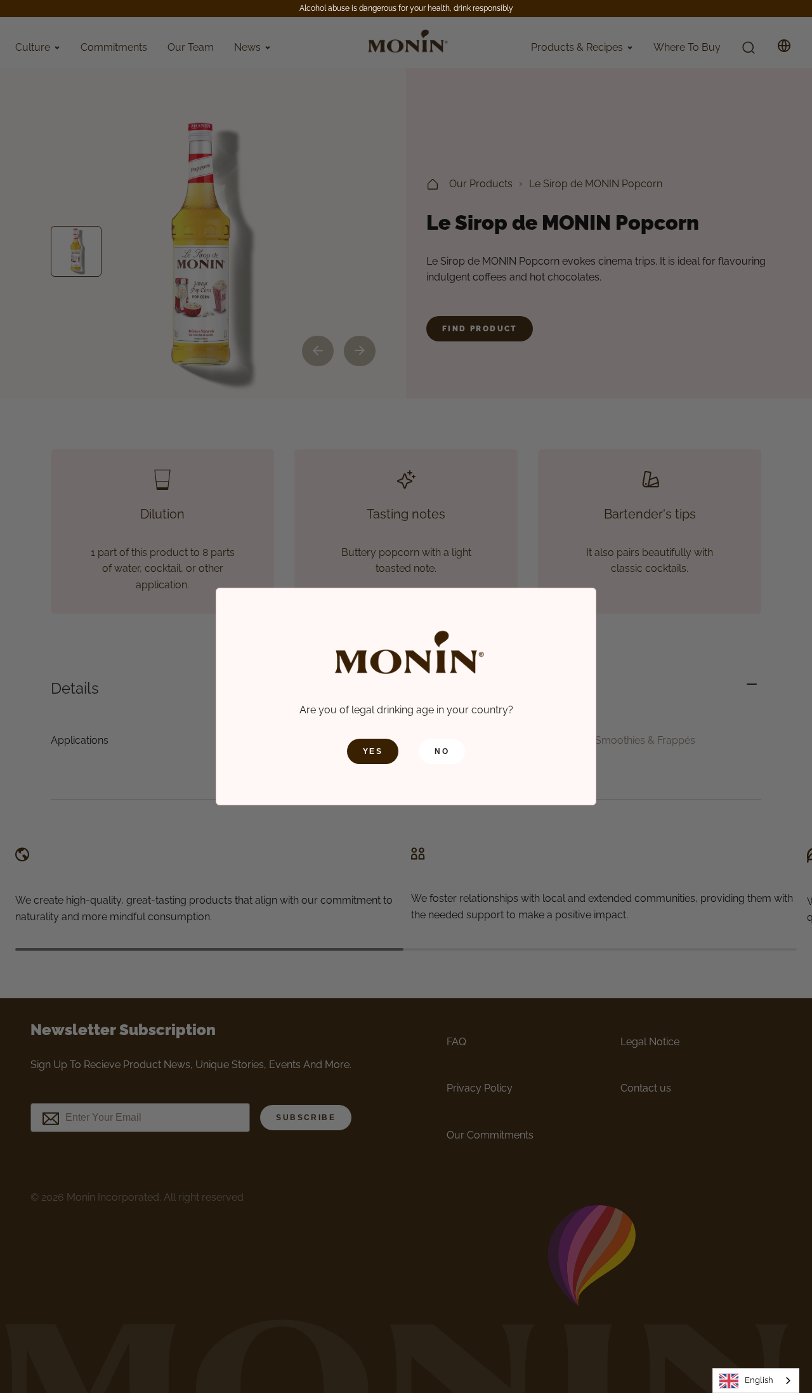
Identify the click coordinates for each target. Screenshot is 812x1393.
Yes (373, 751)
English (759, 1380)
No (442, 751)
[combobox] (755, 1380)
